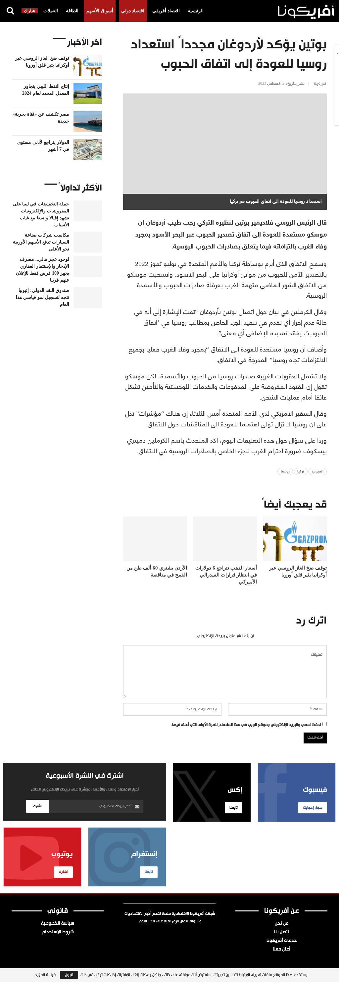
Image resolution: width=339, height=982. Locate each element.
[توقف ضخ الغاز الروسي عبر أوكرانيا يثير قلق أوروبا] (295, 539)
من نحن (281, 924)
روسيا (285, 471)
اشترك (37, 806)
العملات (50, 10)
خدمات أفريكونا (281, 941)
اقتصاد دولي (132, 10)
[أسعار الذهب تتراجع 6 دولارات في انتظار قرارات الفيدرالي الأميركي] (225, 539)
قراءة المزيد (45, 975)
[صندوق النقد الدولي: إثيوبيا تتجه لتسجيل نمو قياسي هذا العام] (87, 297)
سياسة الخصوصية (57, 924)
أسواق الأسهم (99, 10)
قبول (69, 975)
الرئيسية (196, 10)
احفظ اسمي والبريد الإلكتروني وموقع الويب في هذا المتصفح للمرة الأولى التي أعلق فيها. (246, 725)
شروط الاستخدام (58, 932)
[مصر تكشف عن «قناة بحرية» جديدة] (87, 121)
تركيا (300, 471)
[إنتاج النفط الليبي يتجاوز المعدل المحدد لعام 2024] (87, 93)
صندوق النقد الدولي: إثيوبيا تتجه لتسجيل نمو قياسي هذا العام (42, 297)
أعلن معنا (281, 950)
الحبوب (317, 471)
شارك (29, 10)
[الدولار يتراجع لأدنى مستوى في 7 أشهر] (87, 149)
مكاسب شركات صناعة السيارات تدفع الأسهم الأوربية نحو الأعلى (41, 242)
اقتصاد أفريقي (166, 10)
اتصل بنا (281, 932)
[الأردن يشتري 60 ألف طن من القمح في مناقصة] (155, 539)
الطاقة (72, 10)
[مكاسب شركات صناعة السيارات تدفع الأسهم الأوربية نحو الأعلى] (87, 242)
